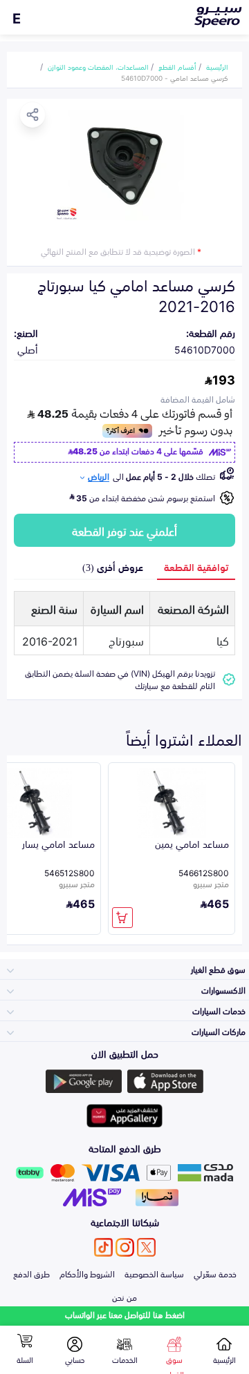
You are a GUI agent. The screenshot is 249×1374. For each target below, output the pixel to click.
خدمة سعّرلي (215, 1273)
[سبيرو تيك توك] (103, 1247)
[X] (146, 1247)
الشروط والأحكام (87, 1273)
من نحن (124, 1296)
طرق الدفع (31, 1273)
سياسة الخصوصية (154, 1273)
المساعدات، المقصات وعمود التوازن (98, 66)
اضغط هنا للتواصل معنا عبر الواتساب (125, 1314)
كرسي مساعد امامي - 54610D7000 (174, 77)
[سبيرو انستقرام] (125, 1247)
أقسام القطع (177, 66)
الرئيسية (217, 66)
